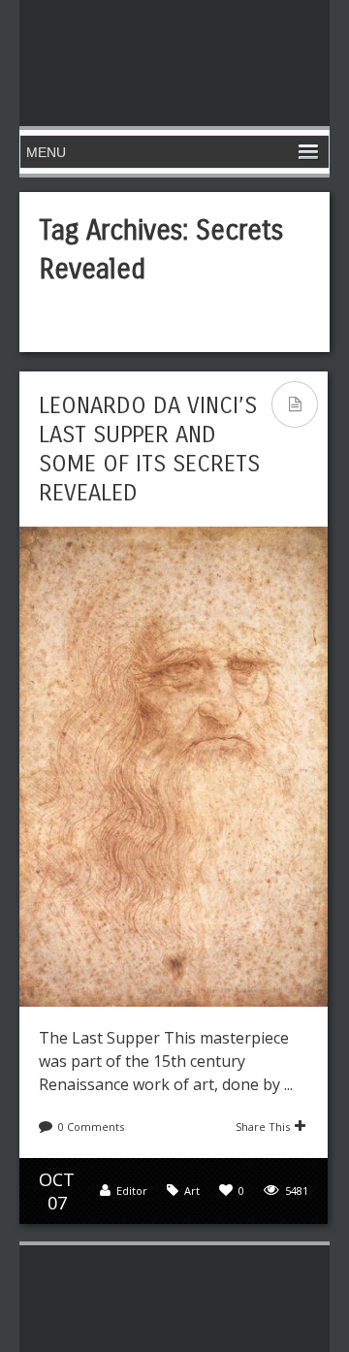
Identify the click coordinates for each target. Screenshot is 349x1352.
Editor (131, 1190)
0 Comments (91, 1126)
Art (192, 1190)
